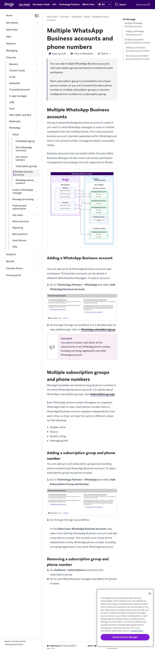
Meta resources (20, 221)
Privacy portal (13, 275)
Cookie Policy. (137, 630)
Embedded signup (25, 141)
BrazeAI (10, 261)
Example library (14, 268)
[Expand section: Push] (37, 109)
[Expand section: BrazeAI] (37, 261)
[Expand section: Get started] (37, 23)
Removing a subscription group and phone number (138, 57)
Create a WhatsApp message (22, 191)
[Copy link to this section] (95, 46)
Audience (11, 43)
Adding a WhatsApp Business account (135, 33)
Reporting (17, 227)
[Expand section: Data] (37, 36)
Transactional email (19, 89)
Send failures (19, 240)
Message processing (23, 199)
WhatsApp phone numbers (25, 182)
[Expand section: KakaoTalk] (37, 83)
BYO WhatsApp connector (24, 149)
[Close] (149, 593)
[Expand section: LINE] (37, 102)
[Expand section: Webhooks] (37, 121)
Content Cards (17, 70)
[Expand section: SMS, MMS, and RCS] (37, 115)
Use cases (17, 215)
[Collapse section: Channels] (37, 57)
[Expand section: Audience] (37, 43)
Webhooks (14, 121)
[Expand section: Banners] (37, 64)
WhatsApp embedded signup (98, 329)
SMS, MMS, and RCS (20, 115)
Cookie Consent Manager (125, 637)
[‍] (100, 4)
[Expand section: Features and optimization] (37, 207)
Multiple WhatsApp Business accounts (133, 25)
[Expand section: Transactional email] (37, 89)
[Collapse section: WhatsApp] (37, 128)
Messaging (11, 50)
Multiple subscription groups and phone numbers (137, 41)
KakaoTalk (14, 83)
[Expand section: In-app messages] (37, 96)
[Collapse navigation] (37, 16)
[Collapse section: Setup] (37, 134)
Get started (12, 22)
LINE (11, 102)
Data (8, 36)
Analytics (11, 254)
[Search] (116, 4)
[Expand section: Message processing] (37, 199)
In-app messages (18, 96)
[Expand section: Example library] (37, 268)
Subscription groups (26, 166)
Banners (13, 64)
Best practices (19, 234)
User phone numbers (22, 158)
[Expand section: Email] (37, 77)
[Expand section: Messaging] (37, 50)
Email (12, 76)
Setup (15, 134)
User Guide (52, 16)
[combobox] (123, 4)
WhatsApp (14, 127)
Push (12, 108)
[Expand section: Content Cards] (37, 70)
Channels (11, 57)
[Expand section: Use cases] (37, 215)
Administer (12, 29)
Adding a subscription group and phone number (138, 49)
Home (9, 15)
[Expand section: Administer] (37, 29)
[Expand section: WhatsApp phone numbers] (37, 182)
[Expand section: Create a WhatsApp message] (37, 191)
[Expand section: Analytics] (37, 254)
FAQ (14, 246)
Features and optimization (19, 207)
